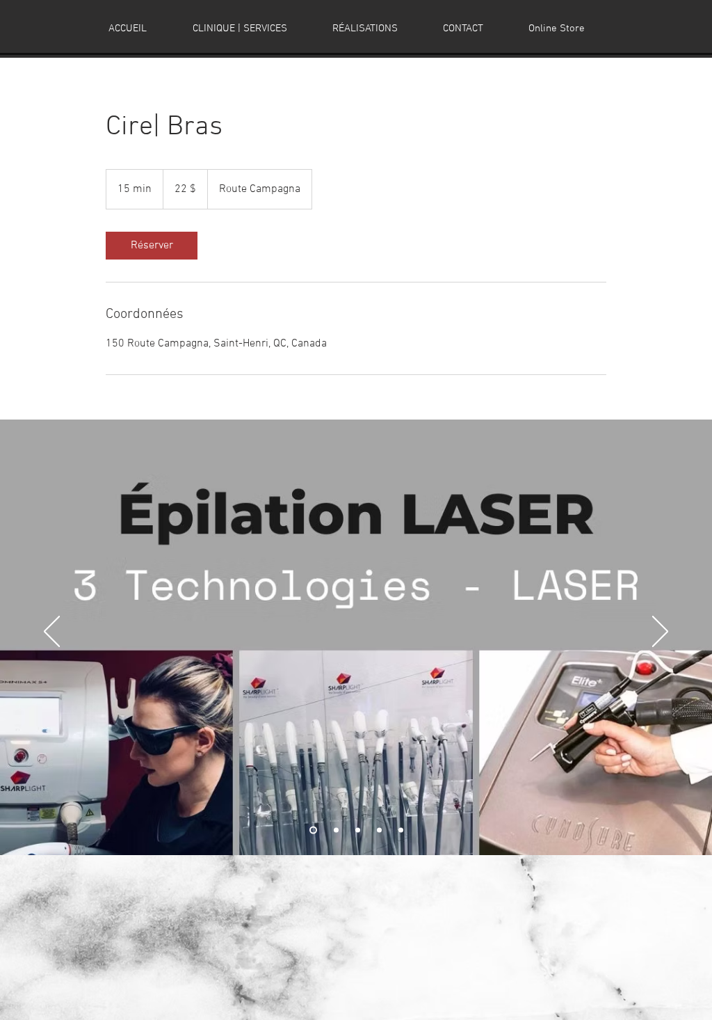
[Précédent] (52, 632)
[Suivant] (660, 632)
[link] (151, 246)
